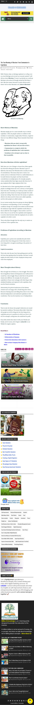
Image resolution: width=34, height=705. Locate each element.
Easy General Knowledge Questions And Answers (10, 530)
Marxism (3, 69)
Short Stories (13, 515)
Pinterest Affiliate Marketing (6, 544)
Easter (5, 394)
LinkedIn (3, 586)
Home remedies (4, 518)
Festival (11, 518)
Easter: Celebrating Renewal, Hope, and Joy (12, 397)
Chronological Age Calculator (10, 464)
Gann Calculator (7, 443)
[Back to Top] (26, 701)
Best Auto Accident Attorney (14, 378)
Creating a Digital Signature (10, 458)
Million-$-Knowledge (19, 703)
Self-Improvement (5, 512)
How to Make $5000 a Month (7, 538)
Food (24, 515)
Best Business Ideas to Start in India (8, 524)
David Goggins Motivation (6, 527)
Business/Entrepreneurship (16, 512)
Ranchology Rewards (18, 544)
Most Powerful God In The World (22, 541)
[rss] (24, 701)
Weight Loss (3, 521)
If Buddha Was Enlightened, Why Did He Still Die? (20, 684)
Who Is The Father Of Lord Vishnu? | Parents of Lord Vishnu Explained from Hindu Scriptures (20, 671)
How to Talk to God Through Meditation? (19, 691)
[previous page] (8, 402)
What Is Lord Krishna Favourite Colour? (18, 678)
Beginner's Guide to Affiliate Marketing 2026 (19, 654)
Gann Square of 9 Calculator (10, 461)
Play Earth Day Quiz (7, 446)
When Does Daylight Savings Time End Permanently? (15, 365)
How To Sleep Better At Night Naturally (9, 532)
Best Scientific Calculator (9, 452)
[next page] (25, 402)
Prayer (28, 518)
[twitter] (17, 2)
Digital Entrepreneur (17, 527)
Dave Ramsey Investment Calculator (12, 467)
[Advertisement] (17, 40)
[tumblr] (29, 2)
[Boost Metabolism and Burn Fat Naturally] (17, 15)
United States (9, 69)
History (30, 68)
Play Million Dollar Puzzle (9, 455)
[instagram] (20, 2)
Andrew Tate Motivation (12, 521)
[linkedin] (26, 2)
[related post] (17, 360)
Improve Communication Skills (7, 541)
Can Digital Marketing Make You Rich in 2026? (20, 640)
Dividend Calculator (8, 449)
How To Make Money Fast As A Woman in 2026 (20, 660)
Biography (17, 518)
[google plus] (26, 349)
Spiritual (25, 512)
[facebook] (15, 2)
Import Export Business (19, 538)
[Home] (3, 19)
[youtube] (32, 2)
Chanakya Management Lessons (24, 524)
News (4, 362)
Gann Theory (25, 530)
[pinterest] (23, 2)
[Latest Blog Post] (4, 641)
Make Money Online (5, 515)
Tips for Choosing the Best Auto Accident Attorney (15, 381)
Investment (23, 518)
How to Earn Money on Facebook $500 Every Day (11, 535)
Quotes (19, 515)
